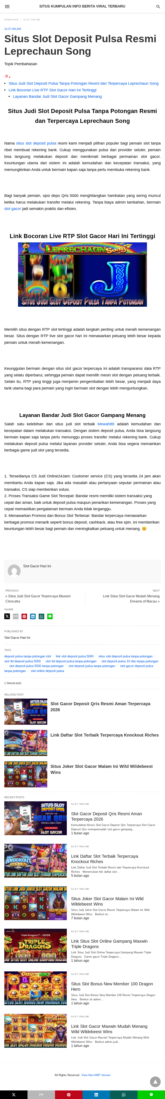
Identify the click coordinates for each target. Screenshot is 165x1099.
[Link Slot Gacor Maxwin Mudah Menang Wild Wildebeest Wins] (35, 1031)
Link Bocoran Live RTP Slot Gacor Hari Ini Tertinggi (52, 90)
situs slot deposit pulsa (36, 143)
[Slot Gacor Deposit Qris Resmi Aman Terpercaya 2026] (25, 712)
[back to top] (155, 1081)
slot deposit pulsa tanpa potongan (92, 666)
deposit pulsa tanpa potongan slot (27, 656)
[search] (158, 6)
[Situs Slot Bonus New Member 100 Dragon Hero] (35, 988)
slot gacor (12, 209)
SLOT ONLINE (31, 19)
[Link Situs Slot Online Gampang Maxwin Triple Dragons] (35, 946)
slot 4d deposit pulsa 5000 (22, 661)
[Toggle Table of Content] (7, 77)
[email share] (15, 616)
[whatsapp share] (41, 616)
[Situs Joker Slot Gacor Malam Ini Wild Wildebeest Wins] (25, 774)
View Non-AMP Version (95, 1075)
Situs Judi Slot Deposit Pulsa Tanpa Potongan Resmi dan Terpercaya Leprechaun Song (84, 83)
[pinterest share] (24, 616)
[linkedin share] (33, 616)
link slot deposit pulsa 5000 (74, 656)
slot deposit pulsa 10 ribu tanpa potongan (129, 661)
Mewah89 (106, 424)
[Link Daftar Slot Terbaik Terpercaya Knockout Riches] (25, 743)
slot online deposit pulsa (47, 671)
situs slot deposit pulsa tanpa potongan (125, 656)
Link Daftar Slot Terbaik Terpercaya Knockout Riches (104, 735)
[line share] (50, 616)
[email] (41, 1094)
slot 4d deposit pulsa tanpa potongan (71, 661)
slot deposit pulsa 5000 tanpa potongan (36, 666)
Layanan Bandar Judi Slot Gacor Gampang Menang (57, 96)
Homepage (11, 19)
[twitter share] (7, 616)
